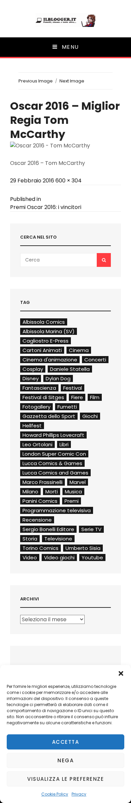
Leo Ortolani (37, 444)
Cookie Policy (54, 794)
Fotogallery (36, 406)
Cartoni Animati (42, 350)
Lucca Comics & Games (52, 463)
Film (94, 397)
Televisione (58, 538)
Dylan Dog (58, 378)
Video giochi (59, 557)
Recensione (37, 519)
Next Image (71, 81)
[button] (121, 673)
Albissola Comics (44, 321)
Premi (71, 500)
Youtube (92, 557)
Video (30, 557)
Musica (73, 491)
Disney (31, 378)
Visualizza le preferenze (65, 778)
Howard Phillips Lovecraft (53, 435)
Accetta (65, 741)
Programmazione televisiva (57, 510)
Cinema (79, 350)
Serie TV (91, 529)
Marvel (78, 482)
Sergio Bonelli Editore (48, 529)
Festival (72, 387)
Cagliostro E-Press (46, 340)
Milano (30, 491)
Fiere (77, 397)
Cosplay (33, 369)
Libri (64, 444)
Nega (65, 760)
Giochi (90, 416)
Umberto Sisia (83, 548)
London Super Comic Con (54, 453)
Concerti (95, 359)
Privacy (79, 794)
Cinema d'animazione (50, 359)
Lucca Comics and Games (55, 472)
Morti (51, 491)
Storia (30, 538)
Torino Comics (40, 548)
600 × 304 (68, 180)
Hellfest (32, 425)
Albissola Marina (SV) (49, 331)
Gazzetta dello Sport (49, 416)
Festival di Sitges (43, 397)
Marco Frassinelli (42, 482)
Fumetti (67, 406)
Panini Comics (40, 500)
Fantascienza (39, 387)
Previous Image (35, 81)
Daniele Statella (70, 369)
